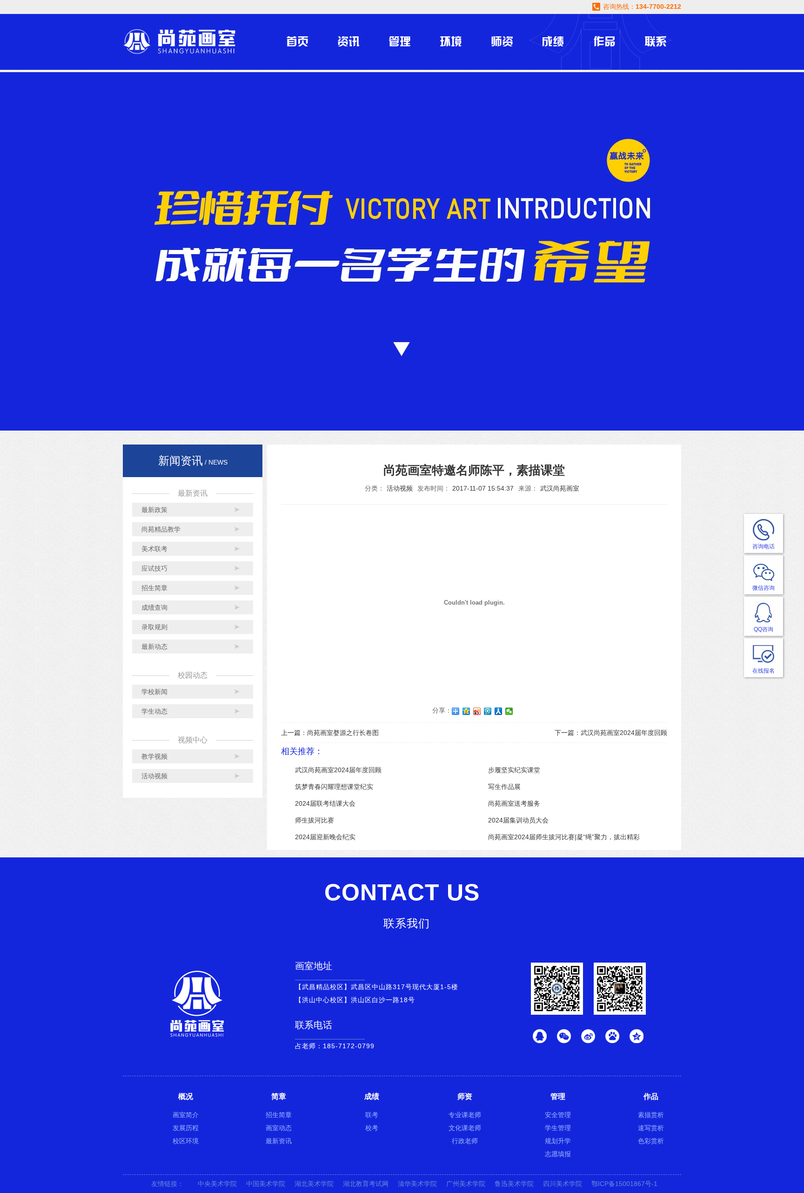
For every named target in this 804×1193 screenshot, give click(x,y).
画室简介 (186, 1115)
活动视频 (154, 776)
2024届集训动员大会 (518, 820)
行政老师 (465, 1141)
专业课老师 (465, 1115)
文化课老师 (465, 1128)
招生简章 (154, 588)
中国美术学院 (265, 1183)
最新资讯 (279, 1141)
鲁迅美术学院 (514, 1183)
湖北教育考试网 (366, 1183)
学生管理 (558, 1128)
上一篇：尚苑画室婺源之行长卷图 (330, 732)
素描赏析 (651, 1115)
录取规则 (154, 627)
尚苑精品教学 (161, 529)
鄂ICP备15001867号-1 (624, 1183)
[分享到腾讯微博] (488, 711)
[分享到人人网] (498, 711)
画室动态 (279, 1128)
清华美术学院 (417, 1183)
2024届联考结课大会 (325, 803)
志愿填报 (558, 1154)
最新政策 (154, 509)
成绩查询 (154, 607)
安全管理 (558, 1115)
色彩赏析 (651, 1141)
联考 (371, 1115)
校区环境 (186, 1141)
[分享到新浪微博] (477, 711)
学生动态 (154, 711)
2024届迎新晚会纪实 (325, 837)
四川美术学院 (562, 1183)
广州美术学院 (465, 1183)
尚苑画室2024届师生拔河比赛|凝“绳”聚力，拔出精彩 (564, 837)
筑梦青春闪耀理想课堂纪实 (334, 786)
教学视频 (154, 756)
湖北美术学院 (314, 1183)
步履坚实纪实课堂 (514, 770)
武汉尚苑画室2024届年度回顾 (338, 770)
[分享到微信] (509, 711)
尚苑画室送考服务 (514, 803)
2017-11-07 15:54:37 (483, 488)
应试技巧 (154, 568)
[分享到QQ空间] (466, 711)
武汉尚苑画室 (559, 488)
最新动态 (154, 646)
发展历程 (186, 1128)
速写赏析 (651, 1128)
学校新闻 (154, 691)
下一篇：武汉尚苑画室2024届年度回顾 (611, 732)
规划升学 (558, 1141)
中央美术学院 (217, 1183)
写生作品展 (504, 786)
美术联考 (154, 549)
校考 (371, 1128)
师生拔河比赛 (314, 820)
